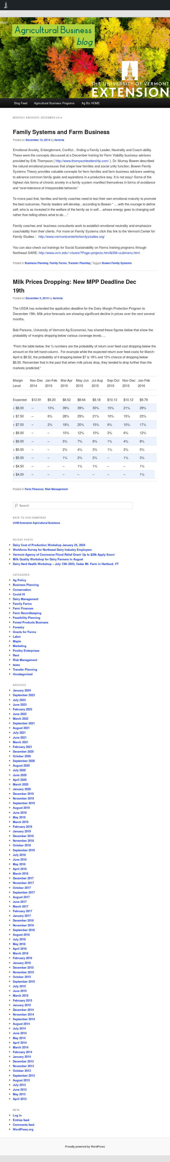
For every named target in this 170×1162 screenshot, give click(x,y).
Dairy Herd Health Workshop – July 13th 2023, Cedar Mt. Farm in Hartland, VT (66, 564)
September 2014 (24, 1019)
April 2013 (20, 1099)
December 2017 (23, 878)
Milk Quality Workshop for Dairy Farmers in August (48, 559)
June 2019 (20, 812)
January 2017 (22, 916)
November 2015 (23, 972)
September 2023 (24, 695)
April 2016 (20, 948)
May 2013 (19, 1094)
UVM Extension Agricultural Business (36, 523)
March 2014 (20, 1047)
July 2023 (19, 700)
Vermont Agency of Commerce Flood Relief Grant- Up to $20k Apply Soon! (64, 554)
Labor (17, 636)
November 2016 (23, 925)
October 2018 (22, 845)
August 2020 (21, 765)
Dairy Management (25, 599)
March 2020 (20, 784)
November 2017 (23, 883)
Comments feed (23, 1124)
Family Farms (58, 263)
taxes (16, 665)
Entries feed (21, 1120)
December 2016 (23, 920)
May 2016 (19, 944)
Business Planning (36, 263)
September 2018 (24, 850)
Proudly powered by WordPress (85, 1146)
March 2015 (20, 995)
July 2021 (19, 732)
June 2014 (20, 1033)
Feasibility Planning (26, 617)
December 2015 (23, 967)
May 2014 (19, 1038)
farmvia (59, 140)
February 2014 (22, 1052)
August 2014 (21, 1024)
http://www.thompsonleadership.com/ (82, 160)
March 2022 (20, 718)
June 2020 (20, 775)
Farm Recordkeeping (27, 613)
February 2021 (22, 747)
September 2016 (24, 930)
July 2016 (19, 939)
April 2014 (20, 1042)
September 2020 (24, 761)
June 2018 (20, 859)
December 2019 (23, 793)
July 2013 (19, 1085)
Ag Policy (19, 580)
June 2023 (20, 704)
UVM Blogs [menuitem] (6, 5)
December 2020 (23, 751)
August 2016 (21, 934)
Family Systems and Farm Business (61, 132)
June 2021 (20, 737)
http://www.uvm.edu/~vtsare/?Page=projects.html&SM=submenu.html (89, 252)
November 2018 (23, 840)
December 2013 (23, 1061)
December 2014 (23, 1010)
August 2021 (21, 728)
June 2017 (20, 902)
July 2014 (19, 1028)
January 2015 (22, 1005)
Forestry (18, 627)
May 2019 (19, 817)
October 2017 (22, 888)
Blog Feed (20, 103)
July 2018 (19, 855)
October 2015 (22, 977)
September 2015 (24, 981)
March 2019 (20, 822)
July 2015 (19, 986)
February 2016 (22, 958)
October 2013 (22, 1070)
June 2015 (20, 991)
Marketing (19, 646)
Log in (17, 1115)
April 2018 (20, 869)
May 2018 (19, 864)
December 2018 (23, 836)
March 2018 (20, 873)
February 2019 (22, 826)
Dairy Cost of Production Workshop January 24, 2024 (49, 545)
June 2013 (20, 1089)
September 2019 (24, 803)
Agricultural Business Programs (54, 103)
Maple (17, 641)
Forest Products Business (30, 622)
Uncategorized (23, 674)
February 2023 (22, 709)
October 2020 (22, 756)
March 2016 (20, 953)
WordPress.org (23, 1129)
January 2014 (22, 1056)
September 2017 (24, 892)
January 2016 (22, 963)
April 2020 (20, 779)
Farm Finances (34, 489)
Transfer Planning (79, 263)
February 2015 (22, 1000)
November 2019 (23, 798)
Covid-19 (19, 594)
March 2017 (20, 906)
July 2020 (19, 770)
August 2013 (21, 1080)
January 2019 (22, 831)
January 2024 (22, 690)
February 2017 (22, 911)
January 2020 (22, 789)
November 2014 (23, 1014)
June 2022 (20, 714)
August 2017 (21, 897)
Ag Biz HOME (91, 103)
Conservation (22, 589)
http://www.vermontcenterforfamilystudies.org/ (72, 236)
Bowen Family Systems (117, 263)
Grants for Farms (24, 632)
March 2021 (20, 742)
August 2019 (21, 807)
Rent (16, 655)
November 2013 (23, 1066)
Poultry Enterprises (26, 650)
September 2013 (24, 1075)
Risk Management (56, 489)
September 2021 (24, 723)
